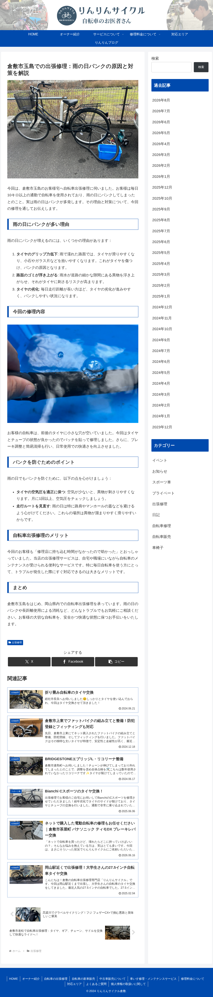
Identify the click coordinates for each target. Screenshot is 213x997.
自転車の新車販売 (83, 978)
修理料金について (192, 978)
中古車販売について (112, 978)
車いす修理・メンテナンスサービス (153, 978)
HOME (13, 978)
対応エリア (74, 984)
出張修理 (17, 642)
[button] (116, 661)
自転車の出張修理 (55, 978)
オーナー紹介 (31, 978)
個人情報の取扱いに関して (128, 984)
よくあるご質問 (96, 984)
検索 (155, 58)
